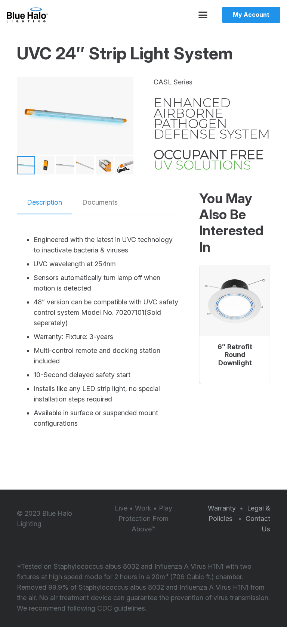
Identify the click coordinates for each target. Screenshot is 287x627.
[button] (203, 14)
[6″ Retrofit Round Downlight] (235, 300)
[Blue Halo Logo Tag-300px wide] (27, 14)
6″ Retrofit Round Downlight (234, 355)
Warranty (222, 508)
